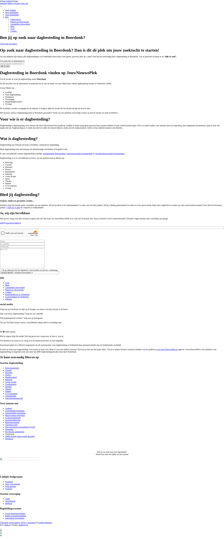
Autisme (8, 408)
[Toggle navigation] (1, 6)
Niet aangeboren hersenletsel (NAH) (20, 427)
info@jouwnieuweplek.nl (10, 223)
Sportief (8, 387)
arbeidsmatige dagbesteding (54, 154)
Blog (12, 26)
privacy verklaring (28, 523)
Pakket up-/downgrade (19, 22)
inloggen (3, 3)
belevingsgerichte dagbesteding (79, 154)
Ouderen (8, 489)
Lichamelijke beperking (14, 411)
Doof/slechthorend (12, 420)
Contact (13, 31)
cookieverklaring (45, 523)
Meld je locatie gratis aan (18, 3)
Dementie (9, 429)
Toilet (7, 499)
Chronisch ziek (11, 425)
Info (7, 17)
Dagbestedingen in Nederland (17, 294)
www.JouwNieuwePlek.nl (166, 349)
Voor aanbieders (11, 12)
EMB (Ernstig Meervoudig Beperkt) (20, 436)
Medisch (8, 503)
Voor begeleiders (12, 15)
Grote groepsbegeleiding (15, 513)
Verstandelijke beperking (15, 413)
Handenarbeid (11, 377)
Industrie (8, 380)
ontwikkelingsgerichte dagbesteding (109, 154)
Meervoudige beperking (15, 415)
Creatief (8, 370)
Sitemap (8, 299)
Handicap (9, 439)
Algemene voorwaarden (10, 523)
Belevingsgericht (12, 368)
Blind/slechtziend (12, 422)
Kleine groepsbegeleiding (15, 516)
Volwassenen (10, 486)
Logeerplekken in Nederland (17, 297)
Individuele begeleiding (14, 518)
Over (12, 29)
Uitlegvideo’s (15, 19)
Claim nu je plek (13, 207)
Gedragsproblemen (13, 418)
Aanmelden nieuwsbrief (20, 24)
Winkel (8, 391)
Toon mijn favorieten (8, 44)
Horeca (8, 375)
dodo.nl (7, 525)
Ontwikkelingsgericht (14, 398)
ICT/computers (11, 394)
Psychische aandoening (14, 432)
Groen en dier (10, 382)
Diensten (8, 373)
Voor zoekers (10, 10)
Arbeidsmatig (10, 396)
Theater (8, 389)
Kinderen (9, 482)
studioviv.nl (23, 525)
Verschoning (10, 501)
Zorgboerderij (10, 384)
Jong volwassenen (12, 484)
